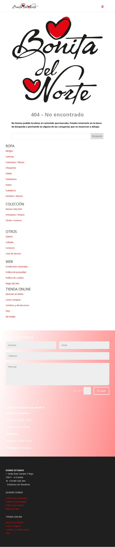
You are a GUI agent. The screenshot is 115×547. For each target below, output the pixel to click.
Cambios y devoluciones (17, 305)
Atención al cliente (14, 294)
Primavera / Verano (15, 214)
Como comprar (13, 299)
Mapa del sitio (12, 283)
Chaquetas (11, 167)
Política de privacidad (16, 272)
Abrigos (9, 150)
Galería (9, 236)
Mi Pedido (10, 316)
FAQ (8, 311)
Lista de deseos (13, 253)
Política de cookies (15, 277)
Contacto (10, 247)
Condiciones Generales (17, 266)
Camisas (10, 156)
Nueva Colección (14, 209)
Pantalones (11, 179)
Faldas (9, 173)
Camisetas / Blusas (15, 162)
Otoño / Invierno (14, 220)
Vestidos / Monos (14, 196)
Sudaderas (11, 190)
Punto (9, 184)
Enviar (101, 391)
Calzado (9, 242)
